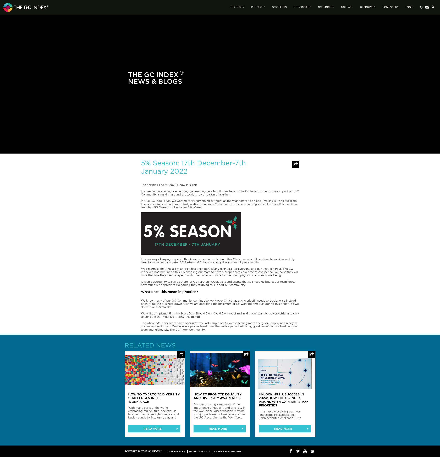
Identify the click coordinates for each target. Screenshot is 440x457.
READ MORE (153, 428)
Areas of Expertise (227, 451)
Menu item (421, 7)
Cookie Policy (176, 451)
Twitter (298, 451)
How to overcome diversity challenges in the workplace (154, 398)
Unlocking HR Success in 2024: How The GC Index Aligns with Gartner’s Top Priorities (283, 400)
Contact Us (390, 7)
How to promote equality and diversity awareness (218, 396)
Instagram (312, 451)
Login (409, 7)
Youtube (305, 451)
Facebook (291, 451)
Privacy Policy (199, 451)
